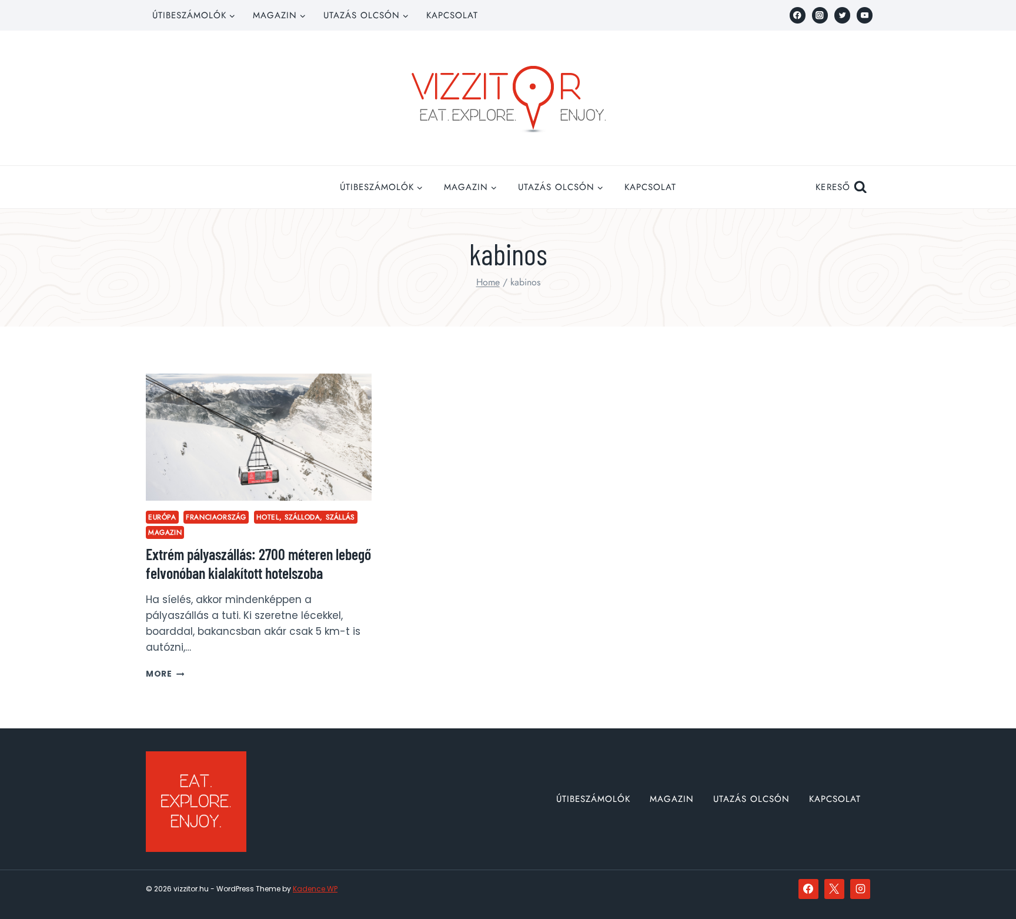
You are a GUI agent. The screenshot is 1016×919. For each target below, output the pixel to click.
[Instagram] (820, 15)
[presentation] (259, 437)
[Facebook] (798, 15)
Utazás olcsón (751, 799)
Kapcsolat (452, 15)
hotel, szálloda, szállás (305, 517)
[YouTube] (865, 15)
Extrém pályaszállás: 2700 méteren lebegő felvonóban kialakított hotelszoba (258, 563)
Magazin (165, 532)
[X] (834, 889)
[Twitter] (842, 15)
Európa (162, 517)
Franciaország (216, 517)
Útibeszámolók (593, 799)
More (165, 674)
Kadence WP (315, 889)
